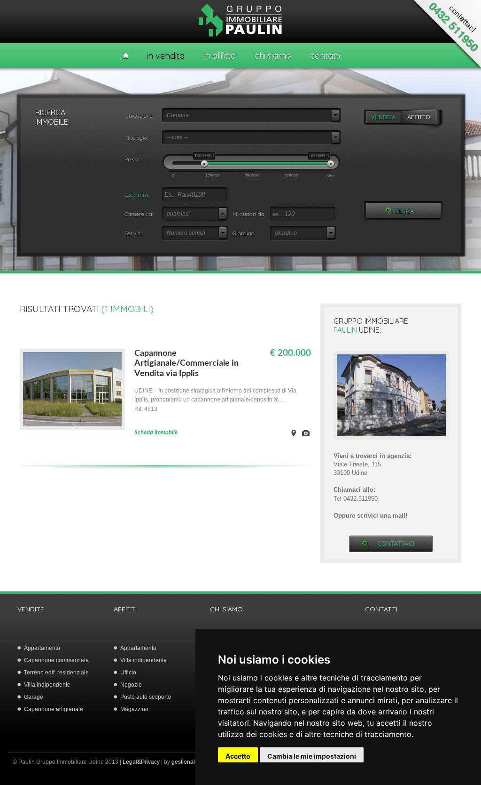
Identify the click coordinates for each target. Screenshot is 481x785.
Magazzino (134, 709)
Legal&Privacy (141, 762)
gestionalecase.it (193, 762)
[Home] (125, 55)
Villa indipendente (47, 684)
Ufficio (128, 672)
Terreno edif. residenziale (56, 672)
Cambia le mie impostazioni (311, 756)
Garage (33, 697)
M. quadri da (248, 213)
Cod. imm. (136, 194)
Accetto (237, 756)
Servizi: (133, 233)
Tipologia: (136, 137)
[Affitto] (422, 117)
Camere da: (138, 213)
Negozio (131, 684)
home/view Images (306, 433)
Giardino (243, 233)
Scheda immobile (156, 433)
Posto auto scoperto (145, 697)
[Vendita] (383, 117)
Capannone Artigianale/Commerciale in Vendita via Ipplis (186, 363)
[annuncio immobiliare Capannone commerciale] (72, 427)
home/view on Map (293, 433)
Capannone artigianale (53, 709)
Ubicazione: (139, 115)
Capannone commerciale (56, 660)
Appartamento (42, 648)
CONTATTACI (396, 543)
